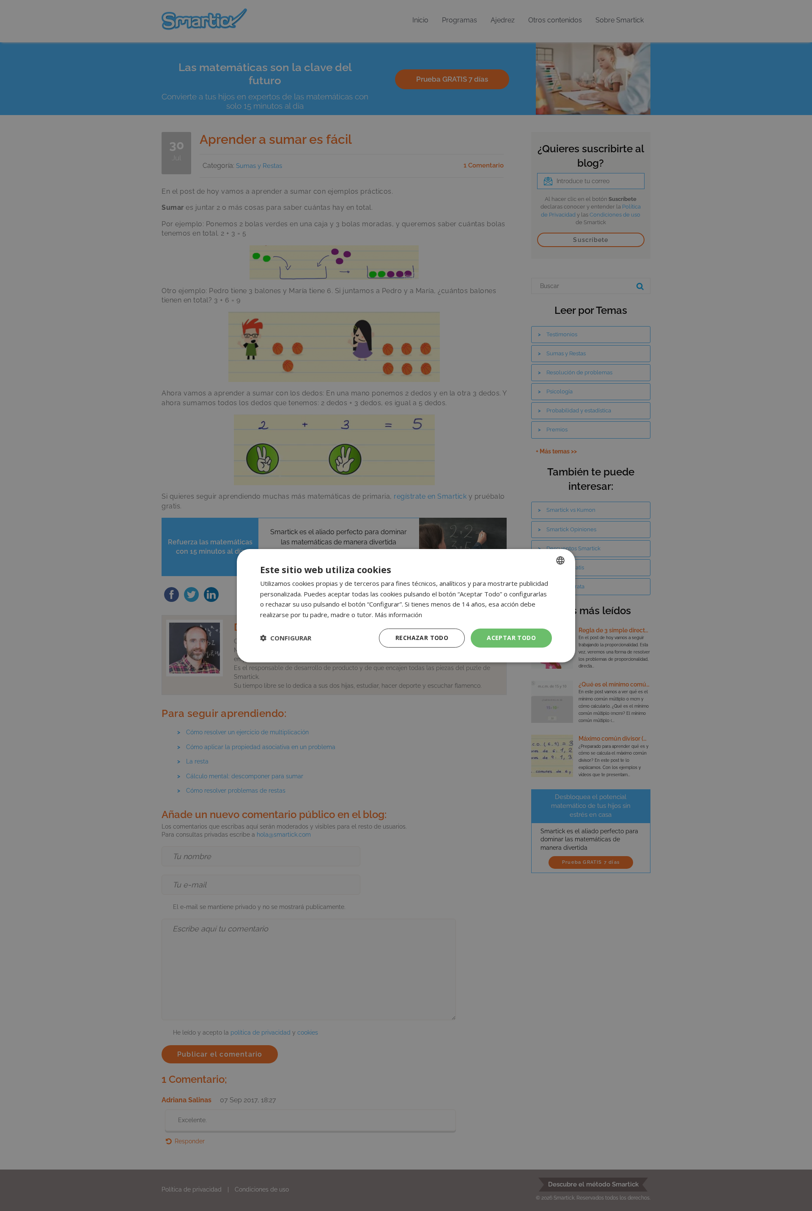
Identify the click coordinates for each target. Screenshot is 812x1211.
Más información (398, 614)
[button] (285, 638)
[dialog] (406, 605)
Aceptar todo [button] (511, 638)
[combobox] (560, 560)
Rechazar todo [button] (421, 638)
